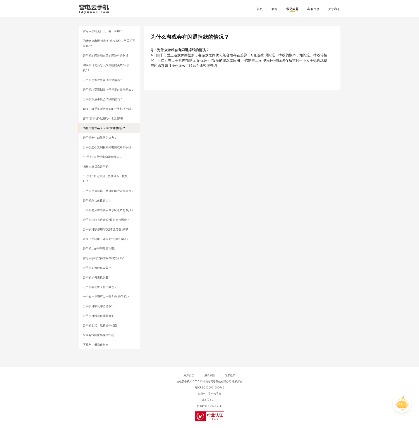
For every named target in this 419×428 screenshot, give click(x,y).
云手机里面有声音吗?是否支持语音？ (106, 220)
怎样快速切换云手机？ (97, 166)
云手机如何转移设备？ (97, 268)
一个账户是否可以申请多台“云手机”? (106, 297)
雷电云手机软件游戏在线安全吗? (103, 258)
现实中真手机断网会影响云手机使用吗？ (108, 109)
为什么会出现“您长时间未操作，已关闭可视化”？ (109, 43)
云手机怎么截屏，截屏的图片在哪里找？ (108, 191)
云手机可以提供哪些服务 (98, 316)
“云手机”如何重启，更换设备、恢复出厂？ (107, 178)
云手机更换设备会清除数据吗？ (103, 80)
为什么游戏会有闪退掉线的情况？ (104, 128)
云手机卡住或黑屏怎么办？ (100, 138)
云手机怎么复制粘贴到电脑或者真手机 (107, 147)
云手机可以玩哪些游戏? (98, 306)
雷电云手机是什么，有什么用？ (103, 31)
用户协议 (189, 375)
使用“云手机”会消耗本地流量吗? (103, 118)
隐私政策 (230, 375)
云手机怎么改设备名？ (97, 200)
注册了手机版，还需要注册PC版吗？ (106, 239)
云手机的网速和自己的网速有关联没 (105, 55)
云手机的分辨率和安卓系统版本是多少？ (108, 210)
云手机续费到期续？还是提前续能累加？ (108, 89)
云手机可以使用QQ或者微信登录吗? (105, 229)
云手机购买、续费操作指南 (100, 325)
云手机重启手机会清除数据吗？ (103, 99)
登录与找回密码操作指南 (98, 335)
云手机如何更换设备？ (97, 277)
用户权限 (209, 375)
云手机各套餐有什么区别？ (100, 287)
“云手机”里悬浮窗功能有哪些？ (102, 157)
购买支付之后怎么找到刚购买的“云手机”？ (106, 67)
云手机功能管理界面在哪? (99, 248)
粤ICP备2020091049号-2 (209, 387)
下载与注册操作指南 (95, 345)
